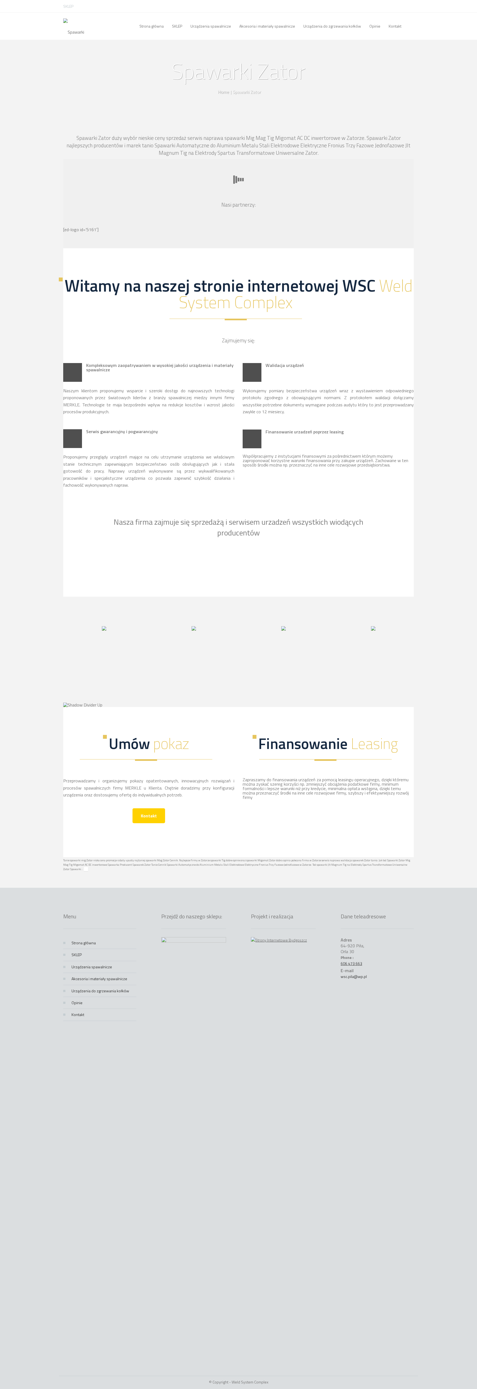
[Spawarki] (73, 26)
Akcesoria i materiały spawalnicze (99, 979)
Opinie (77, 1003)
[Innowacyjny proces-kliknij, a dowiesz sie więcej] (104, 629)
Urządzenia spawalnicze (91, 967)
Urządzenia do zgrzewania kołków (100, 991)
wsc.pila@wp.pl (354, 976)
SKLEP (68, 6)
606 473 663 (351, 963)
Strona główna (83, 943)
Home (223, 92)
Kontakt (149, 815)
